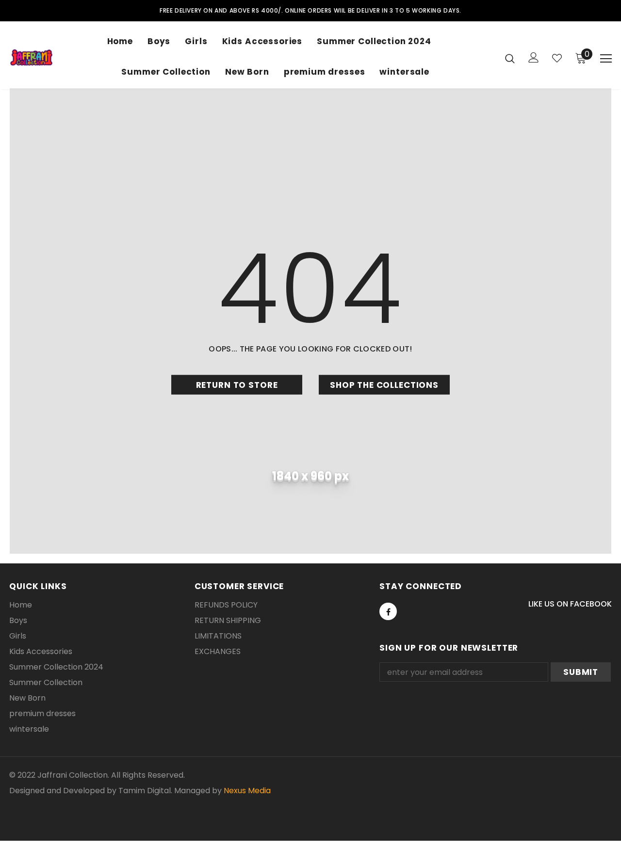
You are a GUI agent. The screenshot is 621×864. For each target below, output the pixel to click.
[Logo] (31, 58)
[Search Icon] (510, 58)
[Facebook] (388, 611)
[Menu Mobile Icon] (606, 58)
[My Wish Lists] (557, 58)
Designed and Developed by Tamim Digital (90, 790)
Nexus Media (247, 790)
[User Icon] (533, 57)
